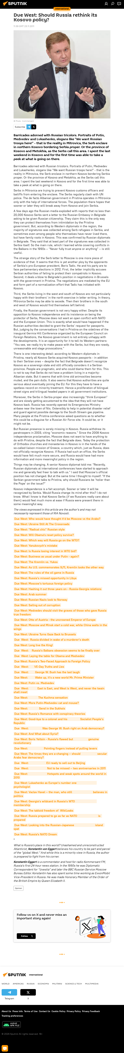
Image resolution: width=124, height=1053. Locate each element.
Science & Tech (73, 983)
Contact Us (44, 1011)
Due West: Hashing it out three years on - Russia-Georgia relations (57, 589)
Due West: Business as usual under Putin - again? (46, 556)
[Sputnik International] (16, 6)
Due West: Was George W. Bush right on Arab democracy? (59, 728)
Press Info (17, 1011)
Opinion (18, 888)
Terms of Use (31, 1011)
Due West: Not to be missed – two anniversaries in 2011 (60, 768)
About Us (6, 1011)
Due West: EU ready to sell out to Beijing (49, 763)
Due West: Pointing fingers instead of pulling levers (55, 748)
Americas (18, 983)
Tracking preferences (12, 1015)
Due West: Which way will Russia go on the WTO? (46, 540)
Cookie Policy (58, 1011)
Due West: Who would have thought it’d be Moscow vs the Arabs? (57, 519)
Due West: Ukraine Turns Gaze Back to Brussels (45, 634)
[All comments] (5, 1048)
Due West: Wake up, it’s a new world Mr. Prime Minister (54, 677)
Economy (43, 983)
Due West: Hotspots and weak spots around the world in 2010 (60, 775)
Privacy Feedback (91, 1011)
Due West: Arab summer (30, 594)
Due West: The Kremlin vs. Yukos (36, 562)
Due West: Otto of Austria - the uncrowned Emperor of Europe (55, 620)
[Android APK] (11, 1025)
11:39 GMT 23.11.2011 (24, 26)
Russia (31, 983)
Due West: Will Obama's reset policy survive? (44, 535)
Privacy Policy (74, 1011)
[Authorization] (106, 3)
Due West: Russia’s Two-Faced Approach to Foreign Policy (52, 661)
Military (57, 983)
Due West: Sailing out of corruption (37, 605)
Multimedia (91, 983)
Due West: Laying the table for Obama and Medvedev (49, 656)
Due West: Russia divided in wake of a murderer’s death (51, 639)
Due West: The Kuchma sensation (41, 697)
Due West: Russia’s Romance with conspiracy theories (49, 714)
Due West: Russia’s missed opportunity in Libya (45, 578)
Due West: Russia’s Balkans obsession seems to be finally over (57, 650)
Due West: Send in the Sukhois (39, 708)
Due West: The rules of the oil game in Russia (44, 572)
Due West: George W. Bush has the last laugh (47, 672)
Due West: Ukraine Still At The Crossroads (41, 524)
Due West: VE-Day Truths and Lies (39, 667)
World (6, 983)
